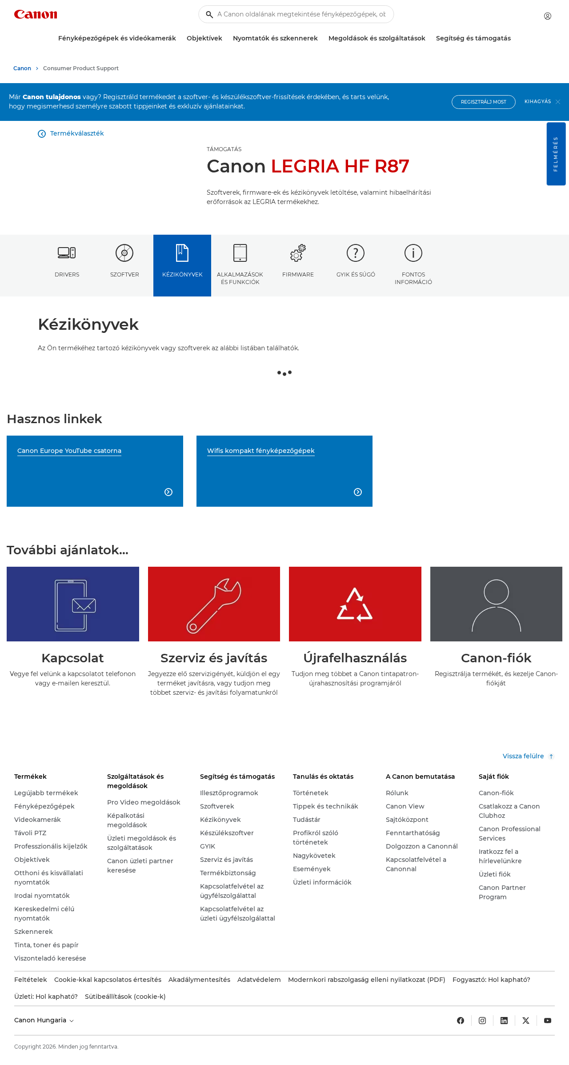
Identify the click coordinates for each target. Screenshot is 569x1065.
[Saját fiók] (548, 16)
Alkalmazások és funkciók (240, 278)
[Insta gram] (482, 1020)
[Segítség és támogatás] (514, 38)
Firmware (298, 274)
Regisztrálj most (483, 102)
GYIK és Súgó (356, 274)
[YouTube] (547, 1020)
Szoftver (124, 274)
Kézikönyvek (182, 274)
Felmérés (556, 154)
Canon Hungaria (41, 1020)
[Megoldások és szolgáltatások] (429, 38)
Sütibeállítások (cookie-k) (125, 997)
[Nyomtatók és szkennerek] (321, 38)
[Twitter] (525, 1020)
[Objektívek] (225, 38)
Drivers (67, 274)
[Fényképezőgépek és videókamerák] (179, 38)
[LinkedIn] (504, 1020)
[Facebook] (460, 1020)
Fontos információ (413, 278)
